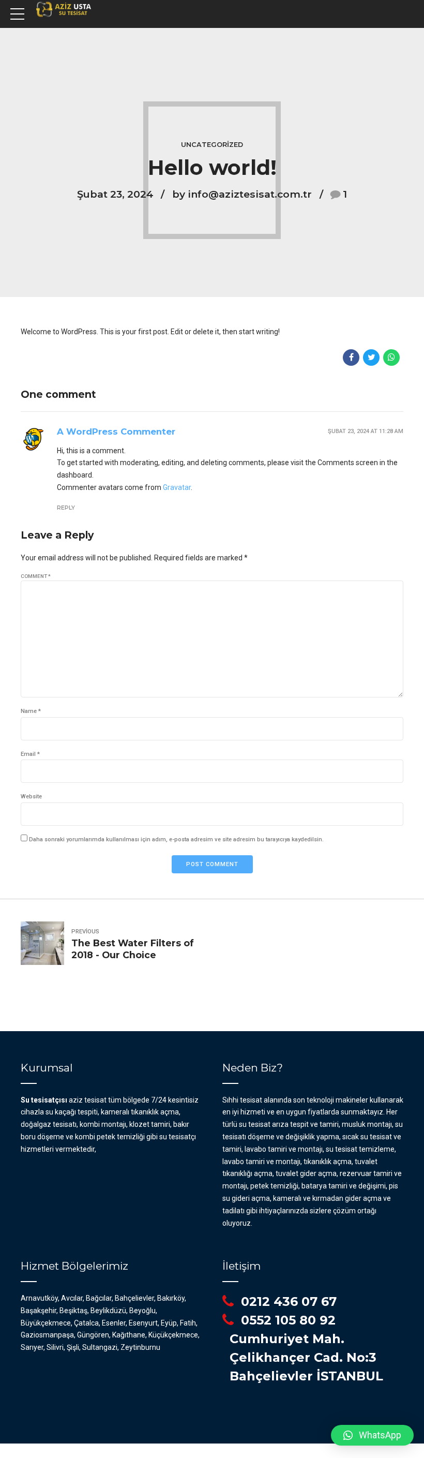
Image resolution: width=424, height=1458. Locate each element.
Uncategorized (212, 144)
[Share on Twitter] (371, 357)
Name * (31, 711)
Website (31, 796)
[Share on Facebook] (351, 357)
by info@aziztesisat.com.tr (242, 194)
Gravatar (177, 487)
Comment (36, 576)
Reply (66, 507)
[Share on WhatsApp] (391, 357)
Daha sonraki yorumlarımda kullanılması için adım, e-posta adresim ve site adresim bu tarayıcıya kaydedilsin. (176, 839)
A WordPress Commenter (116, 431)
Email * (30, 754)
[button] (372, 1435)
